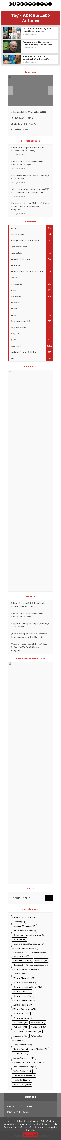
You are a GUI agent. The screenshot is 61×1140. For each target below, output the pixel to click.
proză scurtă (36, 1062)
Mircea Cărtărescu (23, 1057)
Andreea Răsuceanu (24, 926)
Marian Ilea (20, 1053)
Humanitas (20, 1035)
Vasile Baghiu (21, 1080)
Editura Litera (22, 991)
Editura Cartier (22, 973)
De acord (30, 1134)
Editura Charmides (24, 978)
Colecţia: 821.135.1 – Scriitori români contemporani (29, 954)
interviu (37, 1035)
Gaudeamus (34, 1031)
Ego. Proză (20, 1022)
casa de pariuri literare (25, 948)
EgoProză (38, 1022)
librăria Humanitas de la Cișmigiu (30, 1049)
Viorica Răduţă (22, 1084)
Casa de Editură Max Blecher (28, 943)
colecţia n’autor (22, 960)
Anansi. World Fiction (25, 917)
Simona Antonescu (24, 1075)
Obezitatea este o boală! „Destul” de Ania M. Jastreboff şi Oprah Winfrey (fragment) (30, 206)
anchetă (19, 921)
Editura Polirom (23, 1004)
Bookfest (19, 939)
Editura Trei (21, 1013)
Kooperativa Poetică (25, 1044)
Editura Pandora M (24, 1000)
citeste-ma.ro (30, 34)
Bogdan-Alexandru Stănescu (28, 935)
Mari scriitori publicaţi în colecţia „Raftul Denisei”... (36, 57)
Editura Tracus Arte (24, 1009)
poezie (18, 1062)
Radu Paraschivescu (24, 1066)
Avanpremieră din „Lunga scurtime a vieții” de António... (38, 43)
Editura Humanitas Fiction (28, 987)
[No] (52, 1128)
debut (18, 964)
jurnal (18, 1040)
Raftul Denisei (22, 1071)
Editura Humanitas (24, 982)
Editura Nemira (23, 995)
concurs (42, 960)
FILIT (18, 1031)
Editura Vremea (22, 1018)
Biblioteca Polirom (24, 930)
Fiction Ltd (20, 1026)
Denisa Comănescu (37, 964)
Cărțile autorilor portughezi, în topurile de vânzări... (38, 29)
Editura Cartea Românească (28, 969)
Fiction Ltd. (39, 1026)
